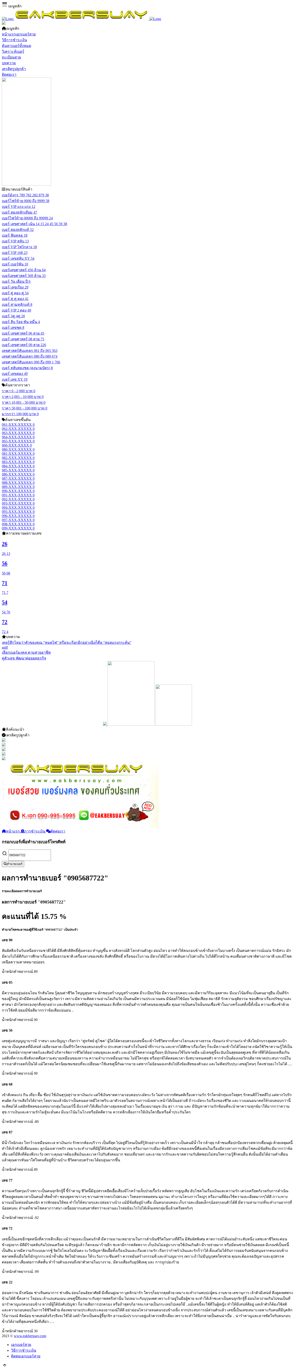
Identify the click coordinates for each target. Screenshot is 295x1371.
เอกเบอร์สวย (21, 1345)
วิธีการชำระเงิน (23, 1350)
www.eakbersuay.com (30, 1336)
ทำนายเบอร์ (14, 864)
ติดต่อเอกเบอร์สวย (25, 1356)
